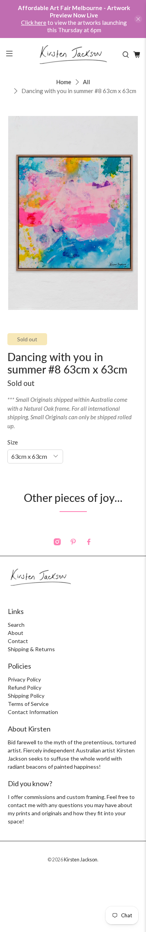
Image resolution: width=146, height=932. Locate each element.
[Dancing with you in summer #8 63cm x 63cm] (72, 213)
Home (63, 82)
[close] (138, 19)
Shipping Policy (26, 695)
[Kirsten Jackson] (73, 55)
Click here (33, 22)
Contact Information (33, 712)
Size (12, 442)
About (15, 632)
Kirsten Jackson (80, 860)
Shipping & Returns (31, 649)
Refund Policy (24, 687)
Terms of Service (28, 703)
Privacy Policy (24, 679)
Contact (18, 641)
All (86, 82)
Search (16, 624)
